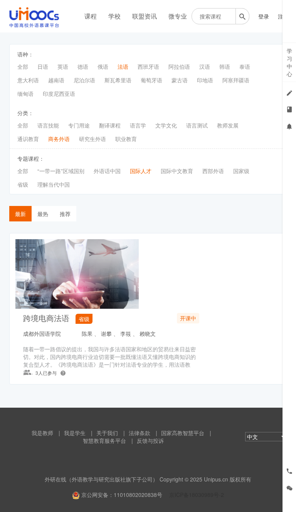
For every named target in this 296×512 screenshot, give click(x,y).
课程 (90, 16)
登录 (263, 16)
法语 (123, 66)
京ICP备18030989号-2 (196, 494)
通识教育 (28, 139)
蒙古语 (180, 80)
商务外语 (59, 139)
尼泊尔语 (84, 80)
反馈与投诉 (150, 440)
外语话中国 (107, 171)
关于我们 (107, 433)
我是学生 (75, 433)
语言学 (138, 125)
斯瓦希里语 (117, 80)
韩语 (224, 66)
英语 (62, 66)
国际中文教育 (177, 171)
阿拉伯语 (179, 66)
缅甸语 (25, 93)
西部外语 (213, 171)
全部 (22, 66)
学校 (114, 16)
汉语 (204, 66)
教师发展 (228, 125)
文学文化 (166, 125)
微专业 (177, 16)
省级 (22, 184)
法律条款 (139, 433)
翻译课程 (110, 125)
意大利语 (28, 80)
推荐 (65, 214)
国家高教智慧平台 (182, 433)
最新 (20, 214)
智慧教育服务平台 (104, 440)
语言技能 (48, 125)
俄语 (103, 66)
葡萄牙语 (151, 80)
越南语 (56, 80)
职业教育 (126, 139)
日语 (42, 66)
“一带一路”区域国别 (60, 171)
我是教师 (42, 433)
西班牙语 (148, 66)
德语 (82, 66)
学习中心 (289, 62)
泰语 (244, 66)
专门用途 (79, 125)
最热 (42, 214)
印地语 (205, 80)
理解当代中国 (53, 184)
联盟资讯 (144, 16)
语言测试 (197, 125)
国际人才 (140, 171)
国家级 (241, 171)
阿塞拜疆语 (235, 80)
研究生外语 (92, 139)
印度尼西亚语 (59, 93)
